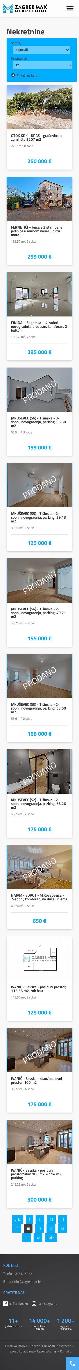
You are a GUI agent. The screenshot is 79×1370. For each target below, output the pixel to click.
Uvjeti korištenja (16, 1345)
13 (63, 1219)
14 (16, 1228)
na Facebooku (18, 1303)
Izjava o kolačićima (21, 1351)
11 (40, 1219)
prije (18, 1219)
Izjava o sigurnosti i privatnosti (51, 1345)
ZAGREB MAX (25, 8)
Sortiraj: (16, 42)
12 (51, 1219)
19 (26, 1237)
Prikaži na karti (27, 75)
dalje (51, 1237)
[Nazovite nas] (72, 1363)
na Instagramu (47, 1303)
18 (62, 1228)
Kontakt (65, 1351)
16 (39, 1228)
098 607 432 (23, 1273)
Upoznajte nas (47, 1351)
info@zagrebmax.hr (27, 1281)
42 (38, 1237)
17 (51, 1228)
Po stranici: (19, 58)
